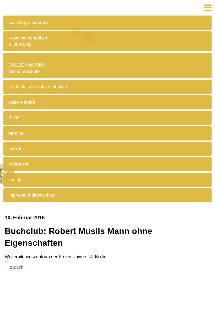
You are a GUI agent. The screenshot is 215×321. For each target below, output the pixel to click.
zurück (16, 267)
